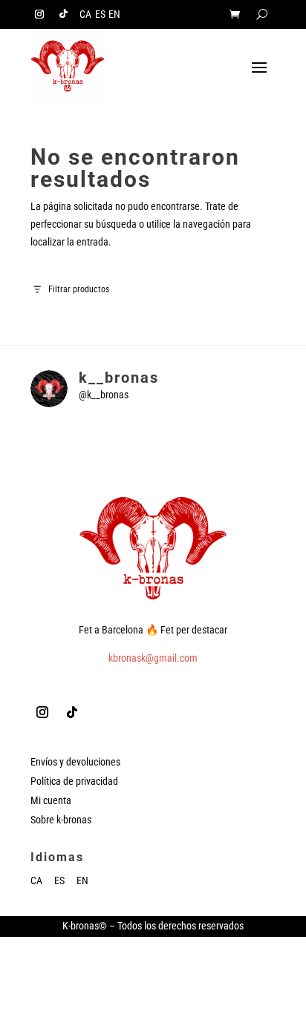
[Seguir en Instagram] (39, 14)
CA (85, 14)
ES (100, 14)
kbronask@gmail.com (153, 658)
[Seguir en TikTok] (63, 14)
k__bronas (119, 377)
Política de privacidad (74, 781)
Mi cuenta (50, 800)
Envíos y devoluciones (75, 762)
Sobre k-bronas (60, 820)
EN (114, 14)
